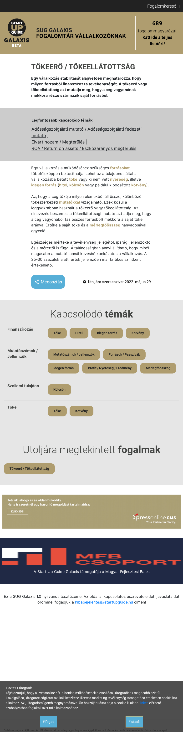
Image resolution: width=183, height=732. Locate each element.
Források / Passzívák (124, 354)
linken (144, 703)
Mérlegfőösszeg (158, 368)
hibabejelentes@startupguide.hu (104, 602)
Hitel (79, 333)
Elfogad (48, 722)
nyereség (119, 179)
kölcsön (76, 185)
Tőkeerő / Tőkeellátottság (29, 469)
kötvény (138, 185)
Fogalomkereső (161, 6)
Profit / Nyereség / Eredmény (110, 368)
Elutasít (134, 722)
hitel (63, 185)
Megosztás (51, 281)
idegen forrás (43, 185)
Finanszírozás (20, 329)
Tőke (57, 333)
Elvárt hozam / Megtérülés (58, 141)
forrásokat (120, 167)
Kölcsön (59, 389)
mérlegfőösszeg (105, 225)
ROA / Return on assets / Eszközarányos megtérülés (83, 148)
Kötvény (138, 333)
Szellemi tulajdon (23, 385)
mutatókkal (69, 202)
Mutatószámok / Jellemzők (73, 354)
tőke (73, 179)
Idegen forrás (107, 333)
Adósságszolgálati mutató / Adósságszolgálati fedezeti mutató (86, 132)
